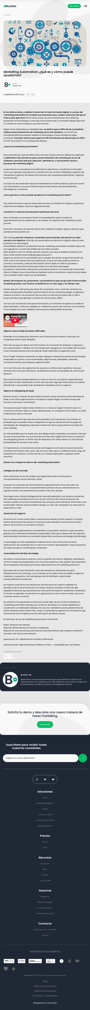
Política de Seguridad (45, 990)
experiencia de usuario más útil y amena (43, 490)
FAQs (45, 981)
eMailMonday (36, 129)
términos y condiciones (45, 995)
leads (30, 175)
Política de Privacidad (45, 986)
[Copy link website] (28, 95)
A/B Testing (9, 237)
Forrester (18, 138)
